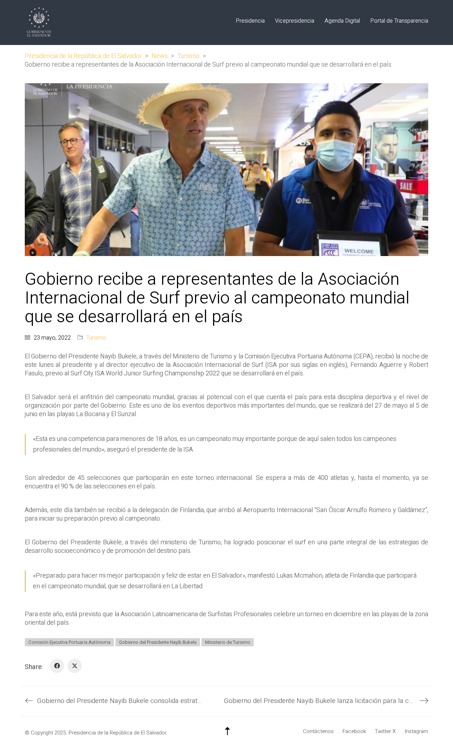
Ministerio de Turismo (227, 642)
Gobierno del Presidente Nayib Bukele (157, 642)
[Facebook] (57, 666)
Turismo (96, 338)
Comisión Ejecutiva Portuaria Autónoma (69, 642)
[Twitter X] (75, 666)
